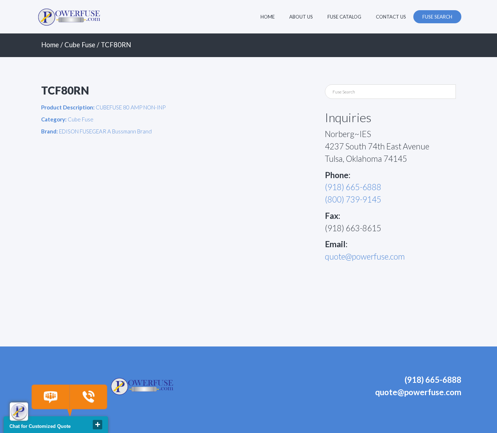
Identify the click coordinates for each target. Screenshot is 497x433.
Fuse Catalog (344, 17)
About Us (301, 17)
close (97, 424)
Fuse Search (437, 17)
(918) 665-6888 (353, 187)
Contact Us (391, 17)
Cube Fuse (79, 45)
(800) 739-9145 (353, 199)
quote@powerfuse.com (365, 256)
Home (268, 17)
